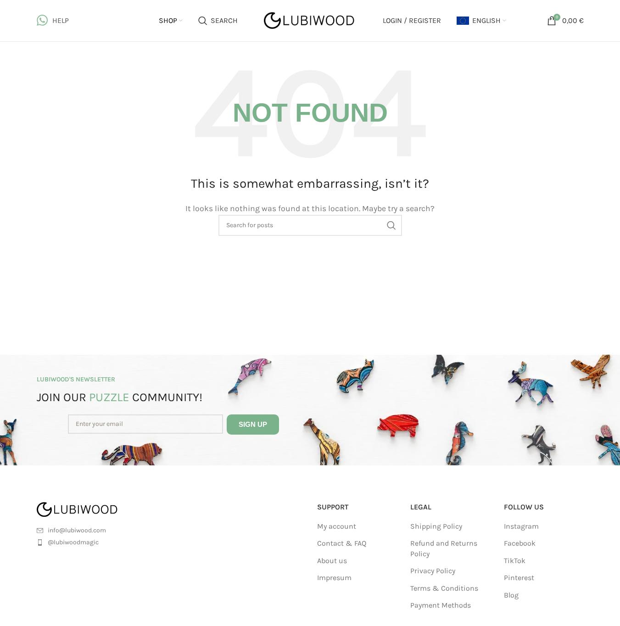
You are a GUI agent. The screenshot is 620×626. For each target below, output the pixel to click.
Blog (511, 595)
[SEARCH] (391, 225)
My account (336, 526)
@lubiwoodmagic (73, 542)
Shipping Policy (436, 526)
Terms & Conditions (444, 588)
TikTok (514, 560)
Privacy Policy (432, 570)
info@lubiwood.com (77, 530)
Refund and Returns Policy (443, 548)
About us (332, 560)
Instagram (521, 526)
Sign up (253, 424)
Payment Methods (440, 605)
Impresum (334, 577)
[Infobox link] (53, 21)
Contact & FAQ (341, 543)
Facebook (520, 543)
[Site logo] (310, 20)
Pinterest (519, 577)
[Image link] (88, 508)
